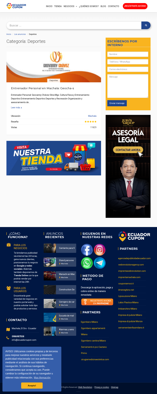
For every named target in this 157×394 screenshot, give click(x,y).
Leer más (15, 107)
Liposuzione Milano (127, 296)
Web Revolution (85, 387)
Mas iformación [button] (42, 377)
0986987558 (18, 336)
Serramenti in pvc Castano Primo (94, 350)
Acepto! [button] (32, 385)
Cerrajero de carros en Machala (74, 302)
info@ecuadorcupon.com (24, 340)
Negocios (69, 6)
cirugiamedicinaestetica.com (95, 359)
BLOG (103, 6)
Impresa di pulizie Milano (130, 315)
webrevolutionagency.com (131, 264)
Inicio (49, 6)
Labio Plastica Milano (128, 302)
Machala (92, 116)
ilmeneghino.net (126, 290)
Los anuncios (20, 34)
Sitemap (114, 387)
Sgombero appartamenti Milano (93, 331)
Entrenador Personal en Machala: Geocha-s (42, 88)
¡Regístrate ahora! (135, 6)
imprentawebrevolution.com (132, 271)
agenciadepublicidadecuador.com (132, 258)
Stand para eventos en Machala (74, 260)
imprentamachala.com (129, 277)
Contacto (113, 6)
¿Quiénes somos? (89, 6)
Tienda (58, 6)
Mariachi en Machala (69, 274)
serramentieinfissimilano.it (131, 327)
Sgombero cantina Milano (93, 340)
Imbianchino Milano (127, 309)
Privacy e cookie (101, 387)
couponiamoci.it (126, 283)
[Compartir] (53, 71)
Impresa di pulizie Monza (130, 321)
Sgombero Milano (89, 322)
